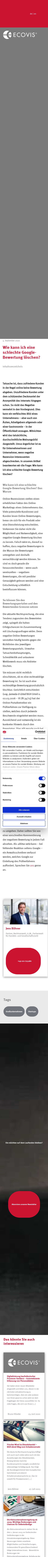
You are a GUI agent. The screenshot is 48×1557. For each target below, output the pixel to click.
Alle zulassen (24, 810)
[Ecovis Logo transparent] (20, 31)
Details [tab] (24, 738)
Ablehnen (24, 823)
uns (32, 865)
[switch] (42, 785)
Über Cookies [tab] (39, 738)
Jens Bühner (13, 928)
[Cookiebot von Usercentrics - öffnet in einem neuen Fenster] (35, 732)
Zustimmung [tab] (8, 738)
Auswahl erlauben (24, 817)
